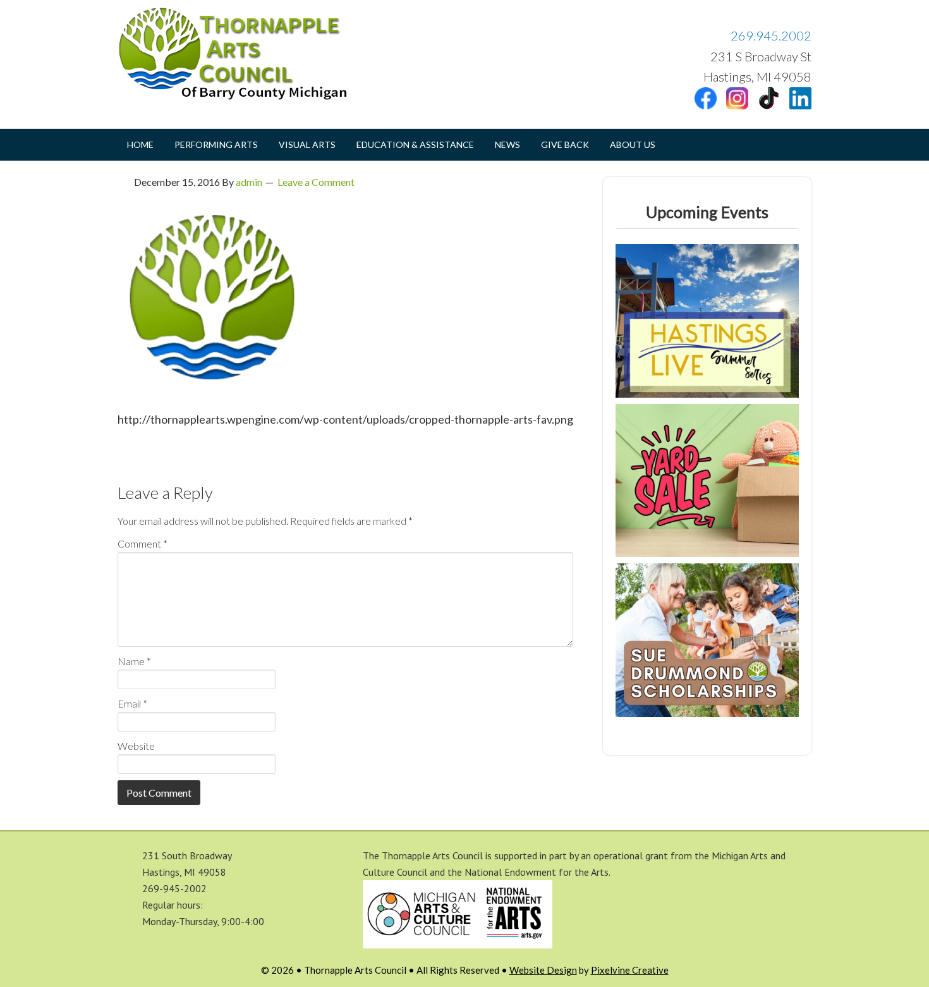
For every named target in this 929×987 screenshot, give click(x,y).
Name (134, 661)
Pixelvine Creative (630, 970)
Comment (142, 543)
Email (132, 703)
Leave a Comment (316, 182)
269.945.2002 (771, 35)
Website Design (543, 970)
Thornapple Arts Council (244, 53)
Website (136, 746)
